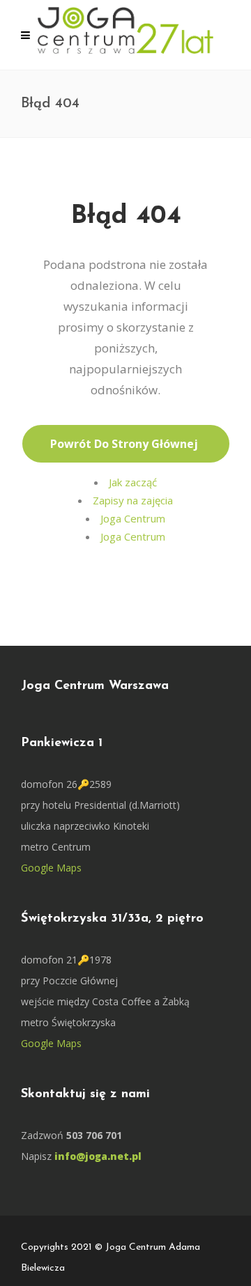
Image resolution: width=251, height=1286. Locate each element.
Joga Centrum (132, 518)
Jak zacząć (133, 482)
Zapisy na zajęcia (133, 500)
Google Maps (51, 867)
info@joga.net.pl (98, 1156)
